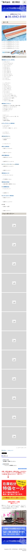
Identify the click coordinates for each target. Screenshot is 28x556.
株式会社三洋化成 (5, 181)
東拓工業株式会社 (5, 155)
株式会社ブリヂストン (6, 103)
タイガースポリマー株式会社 (8, 195)
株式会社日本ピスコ (6, 136)
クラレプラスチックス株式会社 (8, 123)
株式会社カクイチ (5, 173)
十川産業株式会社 (5, 186)
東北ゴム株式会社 (5, 146)
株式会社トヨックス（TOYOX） (8, 59)
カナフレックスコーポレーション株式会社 (10, 164)
